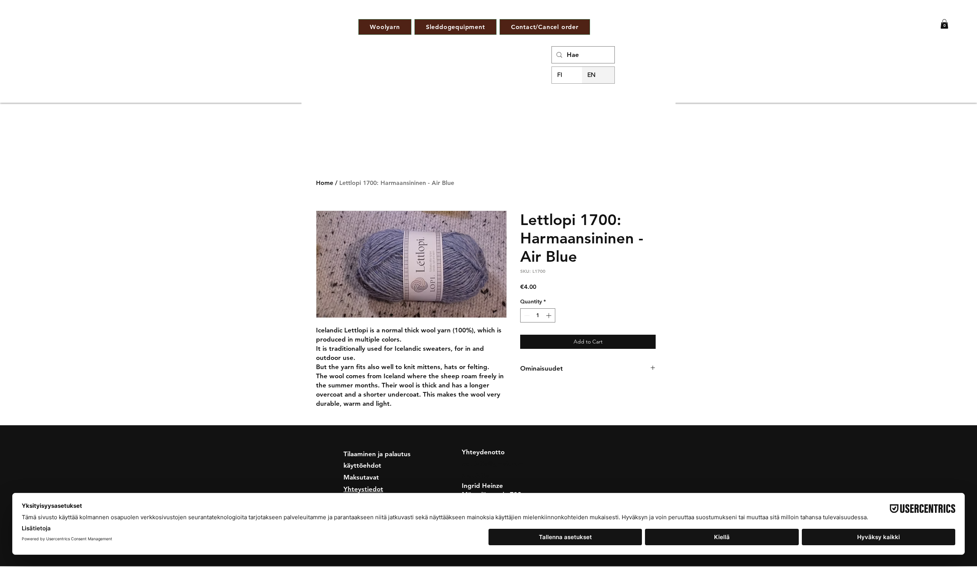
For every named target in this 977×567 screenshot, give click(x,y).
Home (324, 182)
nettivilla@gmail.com (493, 463)
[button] (944, 24)
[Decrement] (526, 315)
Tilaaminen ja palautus (377, 454)
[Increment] (549, 315)
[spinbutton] (538, 315)
